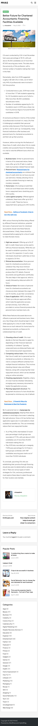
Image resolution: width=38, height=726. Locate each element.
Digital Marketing (8, 627)
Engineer (6, 636)
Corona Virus (7, 621)
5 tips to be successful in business (22, 570)
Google (5, 666)
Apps (4, 609)
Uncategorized (7, 705)
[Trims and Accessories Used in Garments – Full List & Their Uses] (6, 590)
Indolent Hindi (7, 563)
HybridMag (22, 723)
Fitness (5, 651)
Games (5, 660)
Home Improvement (9, 672)
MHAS (4, 2)
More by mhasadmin (20, 496)
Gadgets (5, 657)
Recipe (5, 687)
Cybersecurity (7, 624)
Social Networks (8, 696)
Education (6, 633)
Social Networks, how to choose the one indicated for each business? (23, 581)
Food (4, 654)
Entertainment (7, 639)
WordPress (12, 723)
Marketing (6, 681)
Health (5, 669)
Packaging (6, 684)
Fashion (5, 642)
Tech (4, 699)
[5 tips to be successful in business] (6, 571)
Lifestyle (5, 678)
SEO (4, 690)
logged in (14, 537)
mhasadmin (8, 25)
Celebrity (6, 618)
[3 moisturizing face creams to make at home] (6, 553)
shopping (6, 693)
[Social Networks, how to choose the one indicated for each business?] (6, 580)
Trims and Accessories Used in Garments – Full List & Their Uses (22, 591)
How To (5, 675)
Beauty (5, 612)
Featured (6, 645)
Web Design (7, 708)
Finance (5, 648)
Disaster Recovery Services (12, 630)
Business (6, 11)
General (5, 663)
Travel (5, 702)
